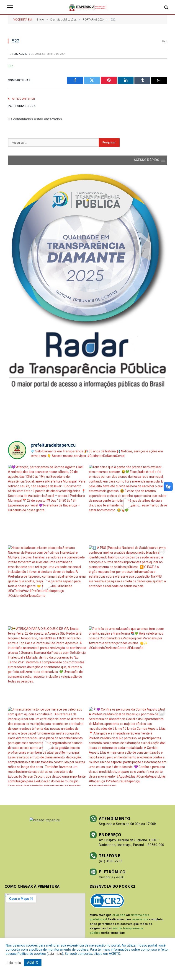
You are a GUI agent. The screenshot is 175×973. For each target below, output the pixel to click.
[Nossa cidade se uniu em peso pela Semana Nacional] (47, 584)
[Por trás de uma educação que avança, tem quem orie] (128, 665)
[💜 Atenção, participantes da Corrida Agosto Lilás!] (47, 504)
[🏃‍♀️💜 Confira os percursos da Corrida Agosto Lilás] (128, 746)
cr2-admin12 (22, 53)
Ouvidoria (106, 877)
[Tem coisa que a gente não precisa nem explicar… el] (128, 504)
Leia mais (55, 954)
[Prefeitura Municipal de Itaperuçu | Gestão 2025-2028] (87, 7)
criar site (118, 915)
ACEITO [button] (32, 962)
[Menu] (10, 7)
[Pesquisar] (165, 7)
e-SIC (120, 877)
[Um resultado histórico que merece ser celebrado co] (47, 746)
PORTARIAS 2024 (22, 105)
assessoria (140, 919)
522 (10, 66)
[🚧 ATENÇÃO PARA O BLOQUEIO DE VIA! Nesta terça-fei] (47, 665)
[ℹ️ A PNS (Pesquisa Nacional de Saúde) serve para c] (128, 584)
